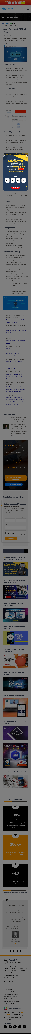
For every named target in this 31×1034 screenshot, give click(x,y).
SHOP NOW (16, 187)
